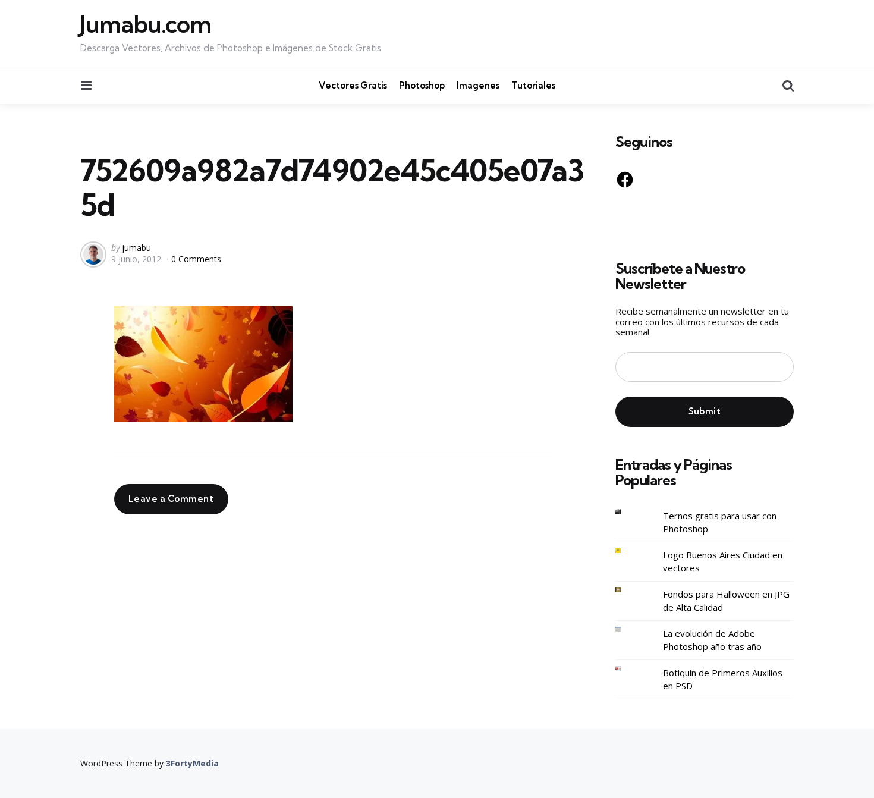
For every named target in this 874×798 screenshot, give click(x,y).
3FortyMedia (192, 763)
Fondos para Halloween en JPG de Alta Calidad (726, 601)
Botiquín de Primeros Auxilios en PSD (722, 679)
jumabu (136, 247)
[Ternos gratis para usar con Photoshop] (627, 511)
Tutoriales (533, 85)
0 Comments (196, 259)
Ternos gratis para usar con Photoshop (719, 522)
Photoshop (422, 85)
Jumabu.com (145, 24)
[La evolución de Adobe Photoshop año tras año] (627, 629)
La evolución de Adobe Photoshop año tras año (712, 640)
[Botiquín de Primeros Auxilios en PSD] (627, 668)
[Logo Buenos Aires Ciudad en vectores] (627, 551)
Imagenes (478, 85)
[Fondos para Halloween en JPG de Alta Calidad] (627, 590)
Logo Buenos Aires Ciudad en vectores (722, 561)
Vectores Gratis (353, 85)
